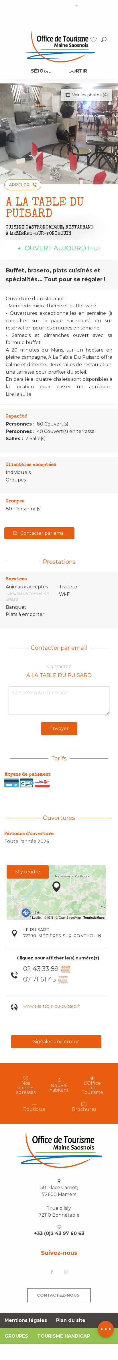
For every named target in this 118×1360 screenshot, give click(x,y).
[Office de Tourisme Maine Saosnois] (59, 1149)
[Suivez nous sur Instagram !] (66, 1272)
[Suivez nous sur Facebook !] (52, 1272)
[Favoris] (94, 39)
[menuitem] (59, 46)
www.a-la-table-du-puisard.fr (51, 1006)
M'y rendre (27, 872)
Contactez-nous (58, 1295)
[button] (104, 39)
